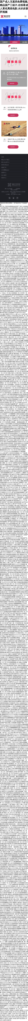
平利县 (23, 1012)
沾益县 (24, 1015)
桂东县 (18, 1016)
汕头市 (16, 1015)
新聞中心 (3, 172)
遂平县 (19, 1018)
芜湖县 (5, 1013)
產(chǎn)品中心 (5, 162)
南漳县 (5, 1016)
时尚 (25, 1016)
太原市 (8, 1015)
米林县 (10, 1012)
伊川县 (15, 1012)
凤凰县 (23, 1013)
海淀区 (4, 1015)
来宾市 (13, 1016)
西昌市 (2, 1018)
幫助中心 (3, 177)
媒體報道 (14, 42)
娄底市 (23, 1018)
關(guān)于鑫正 (5, 159)
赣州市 (9, 1020)
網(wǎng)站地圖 (8, 188)
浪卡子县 (18, 1013)
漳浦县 (12, 1010)
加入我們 (3, 175)
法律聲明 (18, 188)
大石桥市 (16, 1010)
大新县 (2, 1012)
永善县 (10, 1018)
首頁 (2, 157)
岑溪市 (6, 1012)
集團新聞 (4, 42)
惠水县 (2, 1010)
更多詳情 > (12, 83)
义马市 (13, 1013)
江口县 (26, 1010)
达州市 (9, 1016)
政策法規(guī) (5, 164)
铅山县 (22, 1016)
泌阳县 (21, 1010)
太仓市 (12, 1015)
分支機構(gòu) (5, 170)
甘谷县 (19, 1012)
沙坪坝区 (6, 1010)
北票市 (5, 1020)
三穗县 (9, 1013)
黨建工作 (3, 167)
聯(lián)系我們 (14, 189)
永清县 (15, 1018)
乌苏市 (6, 1018)
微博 (20, 1015)
